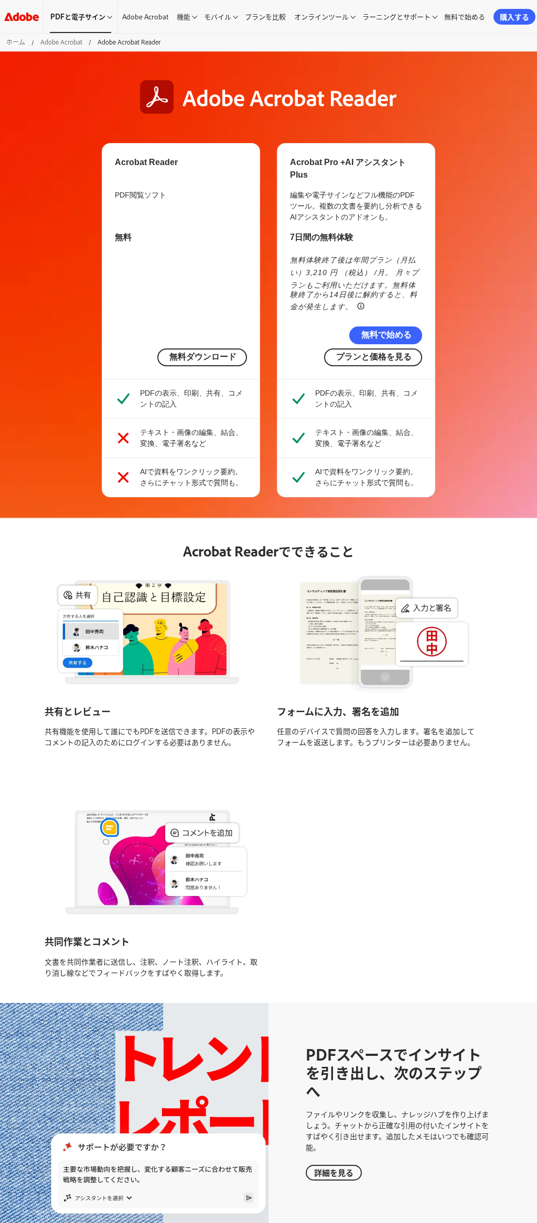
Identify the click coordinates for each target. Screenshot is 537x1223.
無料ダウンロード (203, 356)
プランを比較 (265, 16)
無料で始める (464, 16)
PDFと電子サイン (77, 16)
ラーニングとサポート (396, 16)
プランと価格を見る (374, 356)
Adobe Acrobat (145, 16)
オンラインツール (321, 16)
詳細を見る (333, 1172)
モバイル (217, 16)
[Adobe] (21, 16)
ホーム (15, 42)
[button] (361, 305)
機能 (183, 16)
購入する (514, 16)
